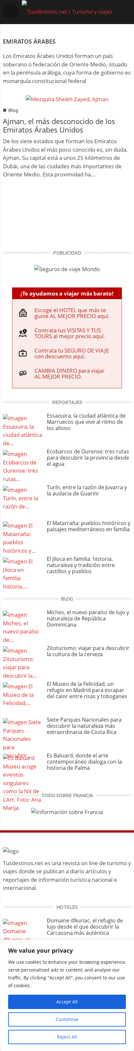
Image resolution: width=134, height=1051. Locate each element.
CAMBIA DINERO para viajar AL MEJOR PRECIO (69, 373)
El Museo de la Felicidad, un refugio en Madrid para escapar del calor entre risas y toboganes (87, 690)
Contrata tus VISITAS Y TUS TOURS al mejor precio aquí (68, 333)
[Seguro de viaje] (67, 268)
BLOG (67, 599)
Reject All (67, 1037)
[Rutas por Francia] (67, 811)
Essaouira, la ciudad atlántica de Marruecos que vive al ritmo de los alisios (86, 422)
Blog (13, 110)
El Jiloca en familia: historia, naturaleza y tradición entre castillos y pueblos (81, 565)
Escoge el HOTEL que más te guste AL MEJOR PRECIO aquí (71, 313)
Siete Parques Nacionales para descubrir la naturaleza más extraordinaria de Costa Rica (84, 726)
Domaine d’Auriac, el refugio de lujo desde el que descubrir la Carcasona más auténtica (85, 926)
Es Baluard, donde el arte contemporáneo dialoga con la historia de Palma (84, 761)
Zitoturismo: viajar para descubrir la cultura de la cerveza (88, 651)
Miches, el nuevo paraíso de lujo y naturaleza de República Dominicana (88, 618)
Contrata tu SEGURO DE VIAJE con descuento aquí (71, 353)
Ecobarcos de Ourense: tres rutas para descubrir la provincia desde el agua (88, 457)
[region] (67, 995)
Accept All (67, 1002)
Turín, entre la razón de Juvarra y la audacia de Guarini (87, 490)
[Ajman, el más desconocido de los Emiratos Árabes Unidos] (67, 98)
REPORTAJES (67, 402)
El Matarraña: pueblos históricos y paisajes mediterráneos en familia (88, 526)
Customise (67, 1019)
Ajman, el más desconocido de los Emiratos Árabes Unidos (59, 125)
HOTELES (67, 907)
